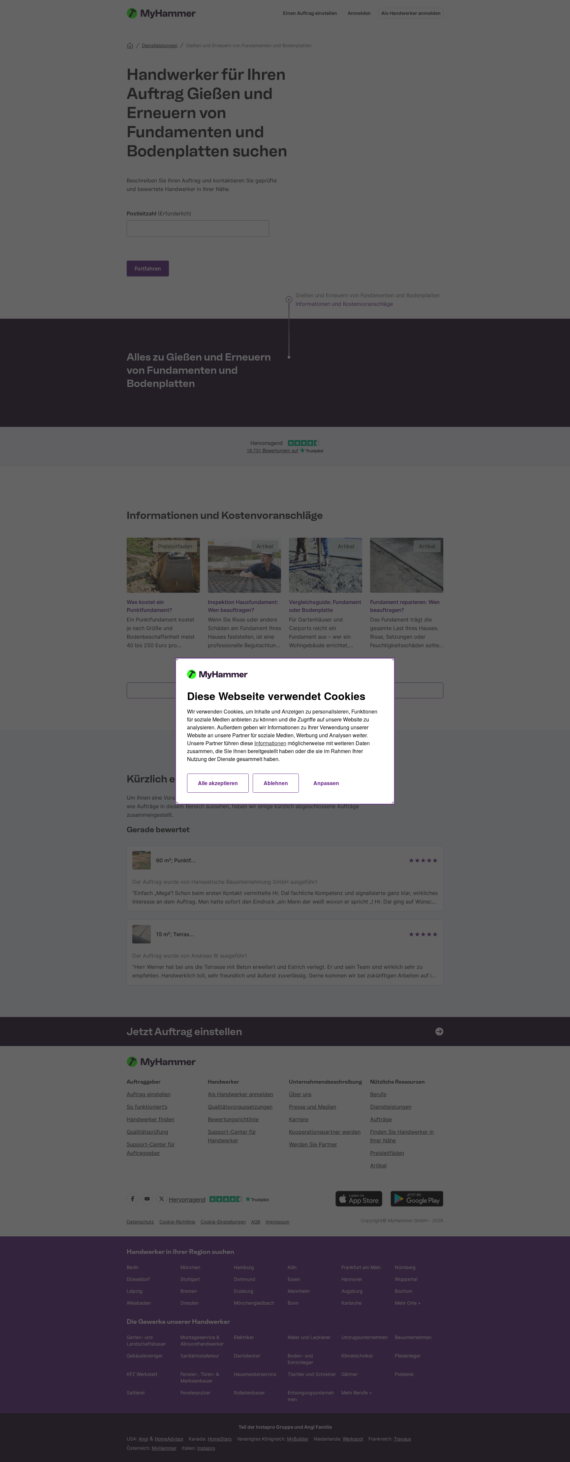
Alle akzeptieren (218, 783)
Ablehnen (276, 783)
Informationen (270, 743)
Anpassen (326, 783)
